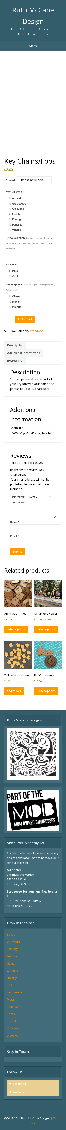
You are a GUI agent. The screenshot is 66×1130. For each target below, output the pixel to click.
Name (14, 522)
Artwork (10, 180)
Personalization (29, 243)
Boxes (11, 935)
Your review (18, 502)
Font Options (15, 191)
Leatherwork (15, 992)
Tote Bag (13, 1028)
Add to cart (25, 319)
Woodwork (37, 331)
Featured (13, 956)
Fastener (12, 264)
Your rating (18, 496)
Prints (11, 1014)
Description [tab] (15, 345)
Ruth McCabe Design (33, 15)
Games (11, 963)
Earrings (12, 949)
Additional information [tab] (23, 353)
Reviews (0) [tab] (15, 360)
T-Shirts (12, 1021)
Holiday (12, 978)
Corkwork (13, 942)
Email (14, 536)
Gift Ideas (13, 971)
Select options (16, 629)
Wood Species (30, 287)
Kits (9, 985)
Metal (10, 999)
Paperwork (14, 1007)
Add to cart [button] (14, 691)
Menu (33, 46)
